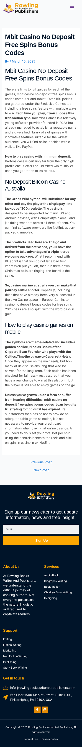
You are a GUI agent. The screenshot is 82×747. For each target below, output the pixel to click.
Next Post (41, 470)
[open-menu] (72, 8)
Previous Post (41, 462)
